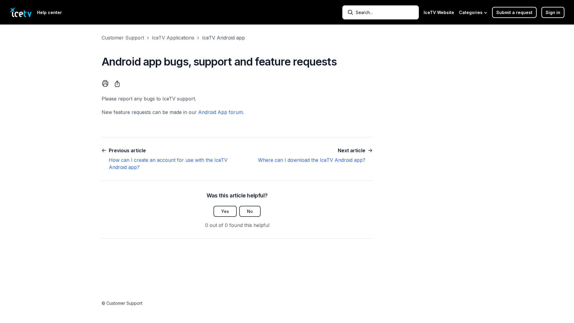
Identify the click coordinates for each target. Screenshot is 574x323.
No (250, 211)
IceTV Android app (223, 38)
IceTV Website (439, 12)
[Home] (21, 12)
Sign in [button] (553, 12)
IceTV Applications (173, 38)
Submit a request (514, 12)
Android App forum (220, 112)
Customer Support (123, 38)
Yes (225, 211)
